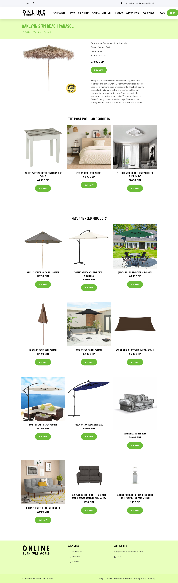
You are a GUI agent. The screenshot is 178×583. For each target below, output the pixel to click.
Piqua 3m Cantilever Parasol (89, 424)
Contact (108, 578)
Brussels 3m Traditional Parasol (43, 272)
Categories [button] (59, 13)
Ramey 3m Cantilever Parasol (43, 424)
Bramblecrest (78, 551)
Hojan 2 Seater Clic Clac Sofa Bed (43, 507)
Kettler (75, 561)
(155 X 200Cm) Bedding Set (89, 172)
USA (125, 3)
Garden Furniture (101, 13)
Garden (106, 43)
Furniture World (79, 13)
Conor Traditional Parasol (89, 350)
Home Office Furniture (127, 13)
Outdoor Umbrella (118, 43)
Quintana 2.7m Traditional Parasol (135, 272)
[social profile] (33, 3)
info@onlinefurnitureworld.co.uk (141, 3)
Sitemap (151, 578)
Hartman (76, 556)
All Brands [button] (148, 13)
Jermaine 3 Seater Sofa (135, 433)
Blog (162, 13)
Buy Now (98, 70)
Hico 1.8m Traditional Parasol (43, 350)
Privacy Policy (140, 578)
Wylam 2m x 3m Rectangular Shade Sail (135, 350)
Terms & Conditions (123, 578)
